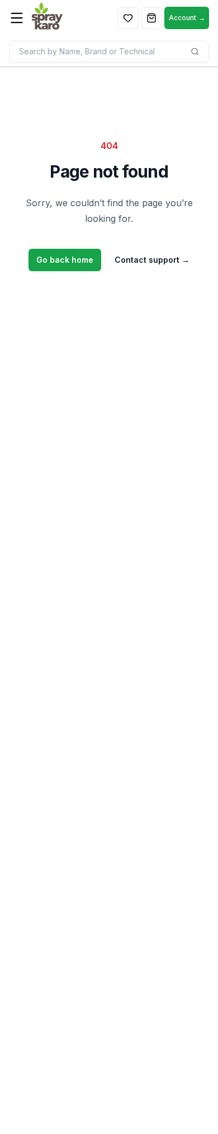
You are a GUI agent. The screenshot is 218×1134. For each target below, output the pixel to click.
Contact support (152, 259)
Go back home (64, 259)
